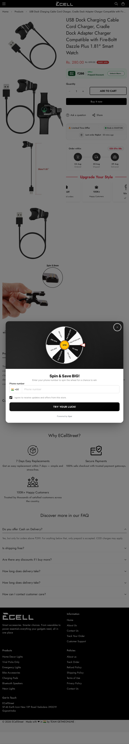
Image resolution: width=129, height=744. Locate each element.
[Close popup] (117, 327)
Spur (70, 416)
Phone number (16, 383)
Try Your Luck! (64, 406)
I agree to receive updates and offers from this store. (40, 397)
